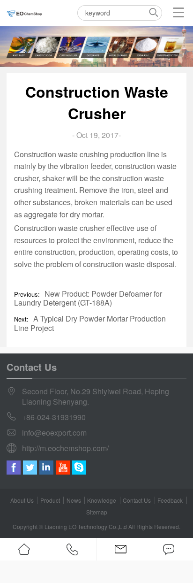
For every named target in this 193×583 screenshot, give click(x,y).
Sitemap (96, 512)
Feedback (170, 500)
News (74, 500)
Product (50, 500)
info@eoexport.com (54, 433)
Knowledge (101, 500)
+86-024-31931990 (54, 417)
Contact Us (137, 500)
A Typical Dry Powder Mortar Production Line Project (89, 323)
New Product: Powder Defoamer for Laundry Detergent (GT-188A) (88, 298)
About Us (22, 500)
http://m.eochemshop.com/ (65, 448)
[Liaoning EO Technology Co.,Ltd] (25, 13)
